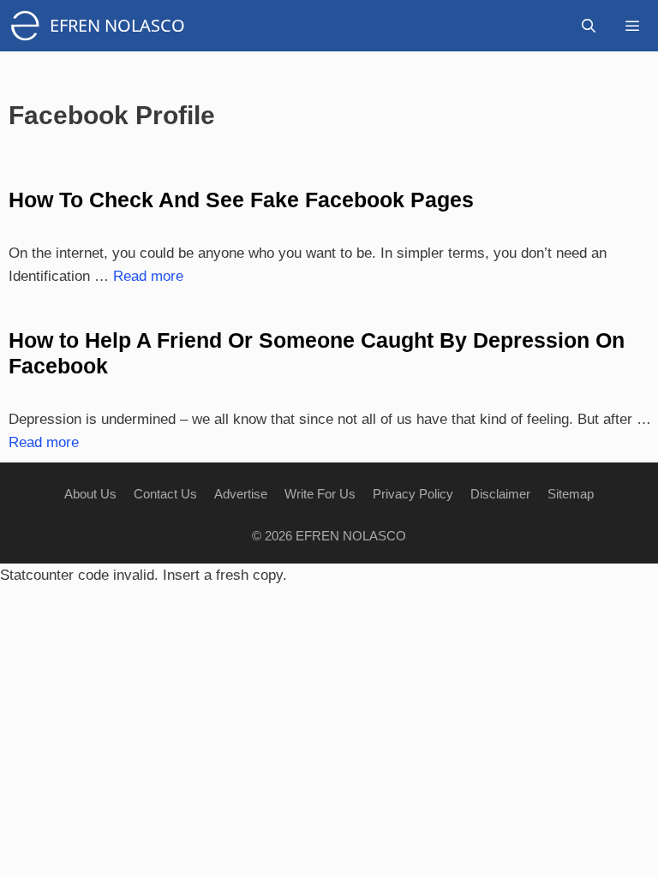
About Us (90, 493)
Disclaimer (500, 493)
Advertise (240, 493)
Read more (148, 276)
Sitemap (570, 493)
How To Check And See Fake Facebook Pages (241, 200)
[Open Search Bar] (589, 25)
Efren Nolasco (117, 25)
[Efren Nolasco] (29, 25)
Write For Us (320, 493)
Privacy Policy (413, 493)
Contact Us (165, 493)
